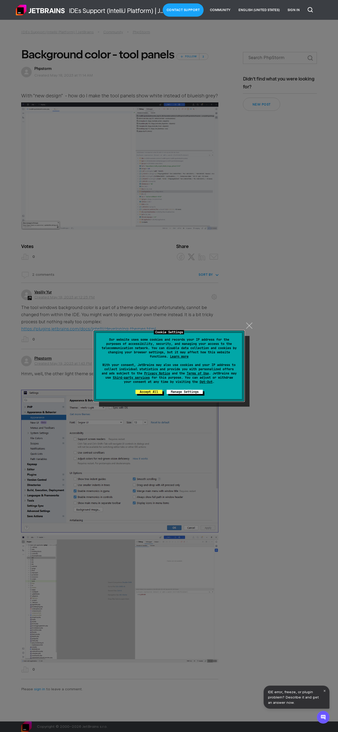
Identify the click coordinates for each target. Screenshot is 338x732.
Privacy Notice (157, 373)
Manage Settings (185, 392)
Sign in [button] (294, 10)
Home (40, 10)
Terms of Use (198, 373)
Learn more (179, 356)
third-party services (131, 377)
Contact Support (183, 10)
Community (220, 10)
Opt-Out (206, 382)
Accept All (149, 392)
